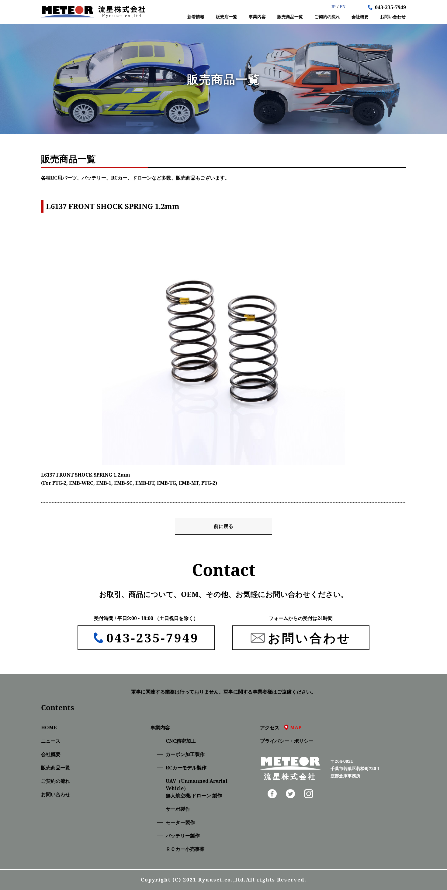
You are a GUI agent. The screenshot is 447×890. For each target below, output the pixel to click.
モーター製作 (180, 822)
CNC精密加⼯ (181, 741)
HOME (49, 727)
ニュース (51, 741)
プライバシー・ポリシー (287, 741)
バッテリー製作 (183, 835)
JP (333, 7)
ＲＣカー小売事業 (185, 849)
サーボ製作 (178, 809)
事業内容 (160, 727)
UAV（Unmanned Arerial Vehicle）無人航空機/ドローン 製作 (196, 788)
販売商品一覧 (55, 767)
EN (342, 7)
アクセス (280, 727)
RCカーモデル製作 (186, 767)
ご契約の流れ (55, 781)
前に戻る (223, 526)
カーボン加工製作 (185, 754)
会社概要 (51, 754)
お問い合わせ (55, 794)
